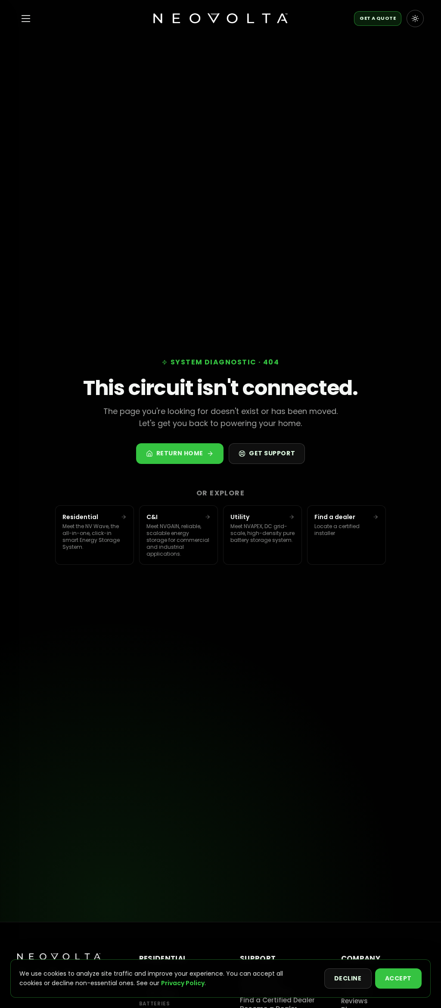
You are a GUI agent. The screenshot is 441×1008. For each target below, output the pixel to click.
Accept (398, 978)
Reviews (354, 1000)
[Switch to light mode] (415, 18)
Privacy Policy (183, 983)
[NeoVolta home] (220, 18)
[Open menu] (25, 18)
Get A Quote (378, 18)
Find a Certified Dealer (277, 1000)
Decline (348, 978)
